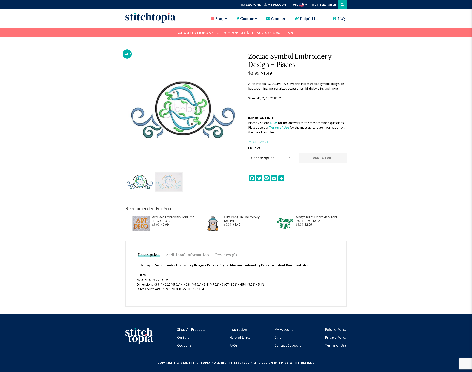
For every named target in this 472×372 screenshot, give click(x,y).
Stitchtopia (150, 18)
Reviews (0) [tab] (226, 254)
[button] (259, 142)
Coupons (253, 5)
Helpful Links (311, 18)
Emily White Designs (297, 362)
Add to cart (323, 158)
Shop (219, 18)
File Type (254, 147)
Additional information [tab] (187, 254)
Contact (277, 18)
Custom (246, 18)
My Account (277, 5)
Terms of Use (279, 128)
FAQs (342, 18)
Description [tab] (149, 254)
